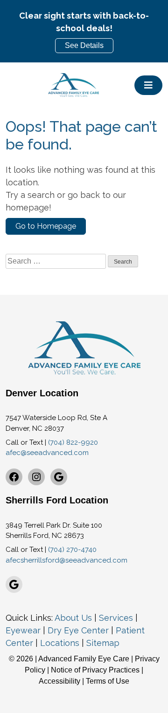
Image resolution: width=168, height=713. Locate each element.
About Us (73, 618)
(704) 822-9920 (73, 442)
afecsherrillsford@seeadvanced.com (66, 560)
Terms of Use (107, 681)
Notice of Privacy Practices (95, 670)
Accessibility (59, 681)
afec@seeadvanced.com (47, 452)
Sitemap (102, 643)
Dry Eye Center (78, 630)
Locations (59, 643)
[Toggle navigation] (148, 85)
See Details (84, 45)
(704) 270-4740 (72, 549)
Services (116, 618)
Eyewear (23, 630)
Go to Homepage (45, 226)
